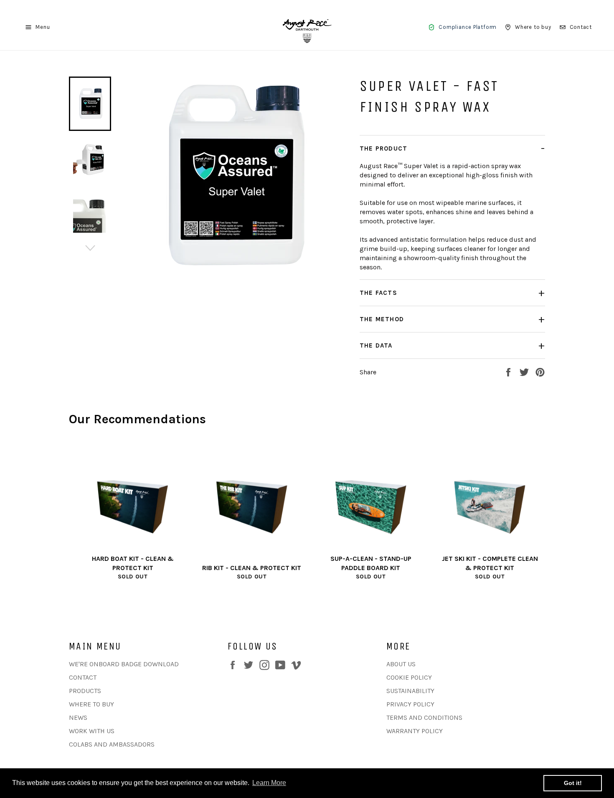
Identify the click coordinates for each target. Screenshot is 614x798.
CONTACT (82, 677)
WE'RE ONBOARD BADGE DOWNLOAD (124, 664)
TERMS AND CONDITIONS (424, 717)
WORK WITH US (91, 731)
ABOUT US (401, 664)
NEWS (78, 717)
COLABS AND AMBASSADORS (112, 744)
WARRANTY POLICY (414, 731)
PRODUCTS (85, 691)
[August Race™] (307, 27)
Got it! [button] (573, 783)
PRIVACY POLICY (410, 704)
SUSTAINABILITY (410, 691)
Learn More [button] (269, 782)
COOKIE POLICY (409, 677)
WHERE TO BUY (91, 704)
